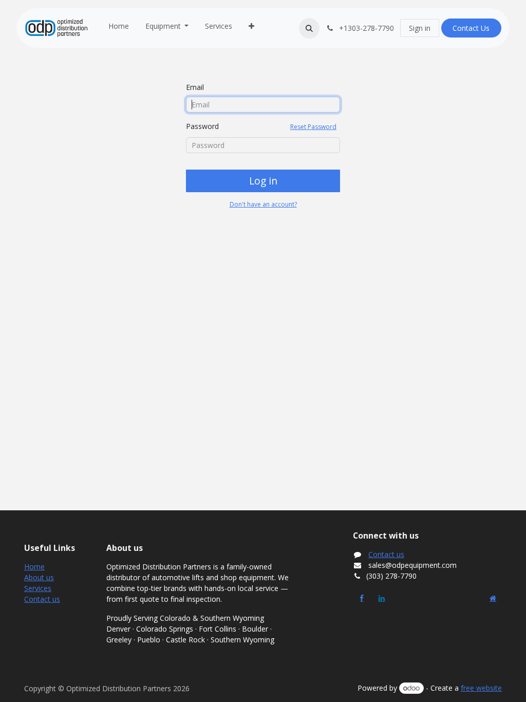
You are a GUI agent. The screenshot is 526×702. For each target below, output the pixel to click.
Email (195, 87)
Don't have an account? (263, 204)
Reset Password (313, 126)
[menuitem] (118, 28)
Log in (263, 181)
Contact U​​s (471, 28)
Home (34, 566)
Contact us (42, 599)
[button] (309, 28)
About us (39, 577)
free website (481, 688)
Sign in (419, 28)
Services (37, 588)
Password (261, 126)
